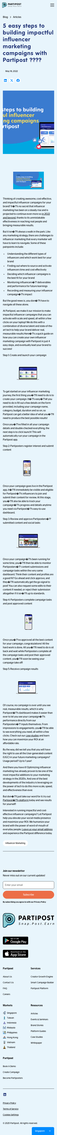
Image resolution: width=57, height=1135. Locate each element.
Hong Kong (12, 1037)
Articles (34, 1013)
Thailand (11, 1047)
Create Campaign (11, 1072)
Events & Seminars (39, 1019)
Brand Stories (37, 1025)
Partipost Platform (39, 988)
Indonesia (11, 1023)
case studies (32, 735)
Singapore (12, 1013)
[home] (11, 5)
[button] (51, 5)
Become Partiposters (13, 1078)
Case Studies (37, 1037)
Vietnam (11, 1042)
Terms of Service (10, 1109)
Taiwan (10, 1018)
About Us (7, 977)
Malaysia (11, 1028)
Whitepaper (36, 1043)
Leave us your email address (37, 829)
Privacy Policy (9, 1103)
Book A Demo (9, 1066)
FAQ (5, 988)
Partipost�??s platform (16, 800)
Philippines (12, 1032)
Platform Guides (38, 1031)
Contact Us (8, 982)
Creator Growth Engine (42, 977)
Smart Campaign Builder (42, 982)
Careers (6, 994)
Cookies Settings (11, 1115)
